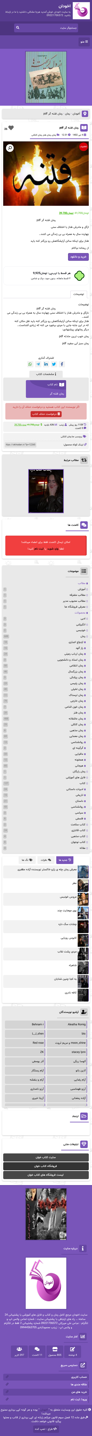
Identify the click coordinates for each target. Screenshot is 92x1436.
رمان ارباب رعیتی (73, 654)
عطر (74, 883)
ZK (42, 1052)
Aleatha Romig (77, 1025)
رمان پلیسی (76, 683)
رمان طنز (47, 135)
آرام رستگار (37, 1071)
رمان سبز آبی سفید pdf (75, 343)
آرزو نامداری (37, 1089)
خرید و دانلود (78, 257)
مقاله (82, 848)
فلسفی (79, 819)
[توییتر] (54, 364)
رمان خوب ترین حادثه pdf (74, 336)
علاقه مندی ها (79, 1385)
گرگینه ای (78, 748)
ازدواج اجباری (76, 642)
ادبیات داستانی (74, 789)
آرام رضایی (80, 1080)
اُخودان (76, 114)
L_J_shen (38, 1034)
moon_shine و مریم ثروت (70, 1043)
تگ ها (25, 860)
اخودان (44, 1410)
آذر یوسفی (38, 1061)
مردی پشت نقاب (67, 952)
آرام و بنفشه (37, 1080)
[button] (10, 148)
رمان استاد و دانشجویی (70, 660)
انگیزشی (80, 625)
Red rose (38, 1043)
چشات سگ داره (67, 924)
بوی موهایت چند (67, 911)
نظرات (44, 860)
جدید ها (63, 860)
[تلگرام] (38, 364)
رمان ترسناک (76, 695)
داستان (79, 801)
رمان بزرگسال (75, 672)
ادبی (83, 619)
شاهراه (73, 965)
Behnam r (38, 1025)
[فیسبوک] (62, 364)
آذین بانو (81, 1071)
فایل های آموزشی (75, 778)
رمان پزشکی (76, 677)
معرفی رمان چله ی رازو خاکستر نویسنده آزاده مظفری (47, 869)
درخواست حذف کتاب (44, 414)
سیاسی (79, 813)
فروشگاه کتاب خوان (45, 1166)
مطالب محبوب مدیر (74, 601)
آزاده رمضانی (79, 1098)
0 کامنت (79, 428)
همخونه (79, 760)
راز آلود (79, 648)
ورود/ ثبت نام (79, 1400)
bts (84, 1034)
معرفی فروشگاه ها (74, 607)
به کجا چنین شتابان (65, 979)
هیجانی (79, 766)
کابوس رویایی (69, 938)
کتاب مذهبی (78, 836)
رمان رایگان (79, 772)
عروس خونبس (68, 897)
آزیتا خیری (38, 1098)
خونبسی (80, 630)
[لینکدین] (46, 364)
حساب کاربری (79, 1377)
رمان (67, 114)
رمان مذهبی (76, 730)
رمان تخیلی (77, 689)
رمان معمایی (76, 736)
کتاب (82, 783)
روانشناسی (77, 742)
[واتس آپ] (30, 364)
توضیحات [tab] (78, 294)
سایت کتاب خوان (46, 1157)
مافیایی (79, 754)
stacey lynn (79, 1052)
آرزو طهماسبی (78, 1089)
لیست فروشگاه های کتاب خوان (46, 1175)
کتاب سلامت (78, 825)
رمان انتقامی (76, 666)
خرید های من (79, 1392)
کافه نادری (71, 993)
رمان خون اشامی (74, 707)
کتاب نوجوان (78, 842)
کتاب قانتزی (78, 830)
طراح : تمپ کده (44, 1429)
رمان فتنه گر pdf (69, 128)
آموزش (81, 589)
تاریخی (79, 795)
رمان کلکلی (36, 135)
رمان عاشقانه (76, 719)
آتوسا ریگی (79, 1061)
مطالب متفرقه (77, 595)
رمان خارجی (76, 701)
